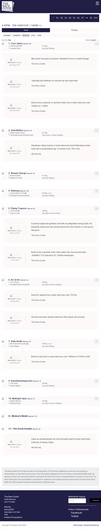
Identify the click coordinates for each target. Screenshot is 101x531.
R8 (87, 18)
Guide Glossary (10, 499)
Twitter (74, 516)
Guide (26, 30)
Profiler (26, 35)
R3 (66, 18)
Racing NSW (9, 510)
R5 (74, 18)
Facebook (76, 512)
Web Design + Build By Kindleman (86, 525)
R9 (91, 18)
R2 (62, 18)
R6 (78, 18)
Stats (33, 35)
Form (39, 35)
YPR (6, 515)
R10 (95, 18)
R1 (57, 18)
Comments (17, 35)
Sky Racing (36, 154)
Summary (7, 35)
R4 (70, 18)
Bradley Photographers (13, 517)
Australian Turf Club (12, 512)
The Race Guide (38, 64)
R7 (83, 18)
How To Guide (9, 502)
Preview (74, 30)
